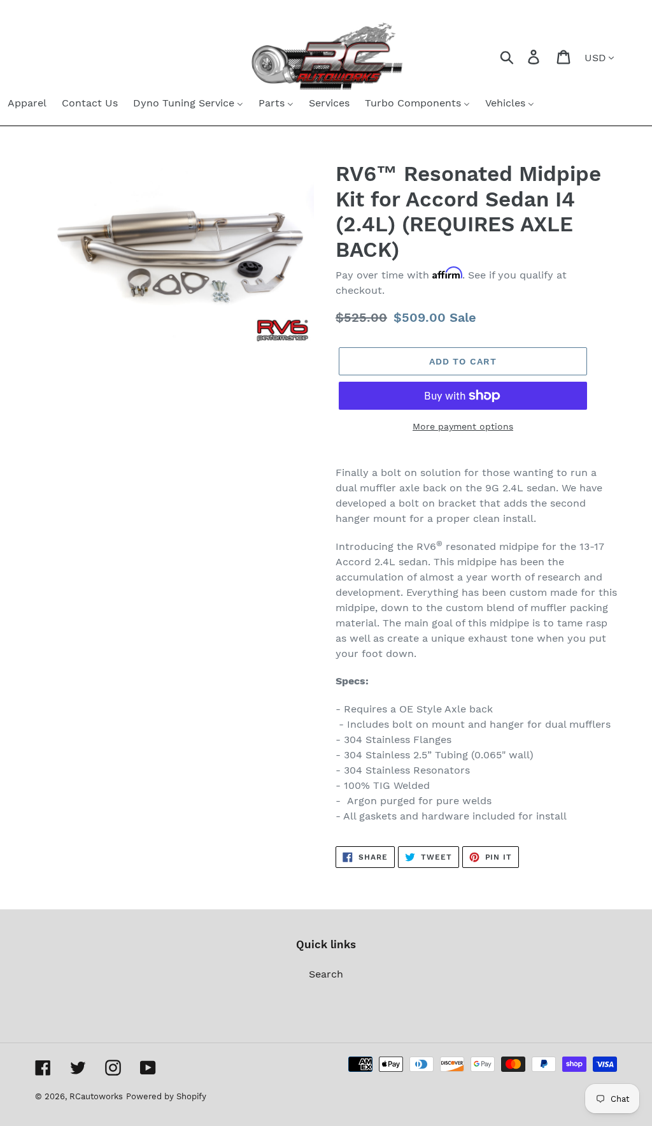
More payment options (463, 426)
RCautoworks (96, 1096)
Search (326, 974)
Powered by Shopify (166, 1096)
